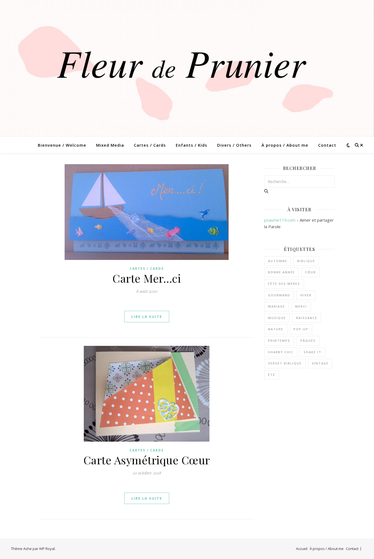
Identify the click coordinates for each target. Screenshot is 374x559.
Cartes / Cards (150, 145)
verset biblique (285, 363)
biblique (306, 261)
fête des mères (284, 284)
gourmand (279, 295)
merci (301, 306)
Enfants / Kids (191, 145)
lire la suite (146, 316)
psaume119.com (279, 220)
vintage (320, 363)
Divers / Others (234, 145)
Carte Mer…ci (147, 278)
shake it (312, 352)
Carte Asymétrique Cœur (147, 460)
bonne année (281, 272)
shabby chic (281, 352)
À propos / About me (284, 145)
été (271, 375)
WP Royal (47, 548)
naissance (306, 318)
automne (277, 261)
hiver (306, 295)
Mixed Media (110, 145)
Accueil (301, 548)
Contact (327, 145)
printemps (279, 340)
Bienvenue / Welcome (62, 145)
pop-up (301, 329)
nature (275, 329)
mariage (276, 306)
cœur (310, 272)
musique (277, 318)
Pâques (308, 340)
